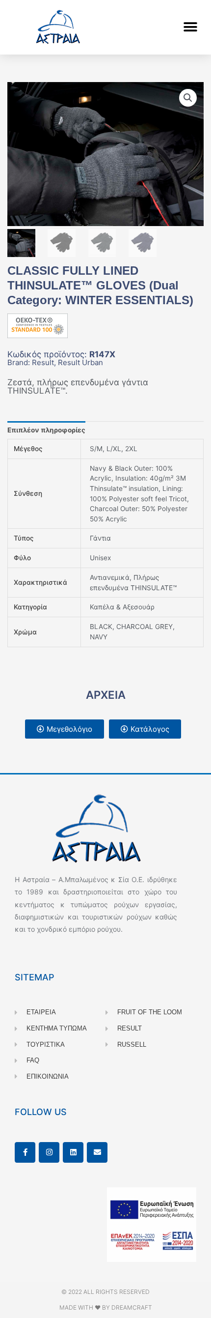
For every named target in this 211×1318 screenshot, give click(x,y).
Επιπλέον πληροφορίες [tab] (46, 430)
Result (43, 362)
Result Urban (80, 362)
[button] (190, 27)
